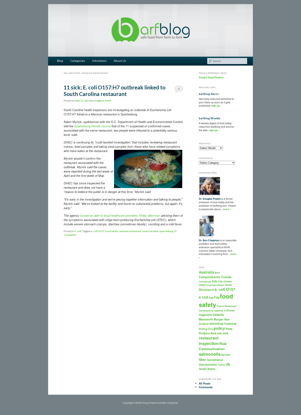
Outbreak (230, 324)
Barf (217, 272)
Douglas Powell (102, 100)
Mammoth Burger (211, 319)
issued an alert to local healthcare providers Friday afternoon (120, 215)
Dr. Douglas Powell (210, 199)
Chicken (227, 281)
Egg (211, 297)
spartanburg (166, 231)
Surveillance (215, 360)
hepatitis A (220, 310)
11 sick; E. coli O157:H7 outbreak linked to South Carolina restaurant (114, 90)
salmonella (210, 354)
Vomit (203, 369)
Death (228, 285)
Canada (226, 277)
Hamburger (231, 306)
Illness (230, 310)
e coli (203, 297)
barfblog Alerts (209, 94)
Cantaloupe (205, 281)
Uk (228, 364)
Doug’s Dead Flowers (211, 77)
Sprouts (225, 354)
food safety (111, 231)
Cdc (214, 281)
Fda (216, 297)
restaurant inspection (209, 340)
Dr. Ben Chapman (209, 240)
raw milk (223, 333)
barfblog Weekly (209, 118)
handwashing (206, 310)
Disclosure (206, 290)
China (202, 285)
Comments (206, 387)
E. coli (77, 231)
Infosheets (99, 60)
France (220, 306)
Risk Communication (212, 346)
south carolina (150, 231)
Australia (206, 272)
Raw (213, 333)
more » (227, 209)
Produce (204, 333)
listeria (218, 314)
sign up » (216, 105)
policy (219, 328)
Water (211, 369)
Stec (202, 359)
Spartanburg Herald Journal (92, 126)
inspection (205, 315)
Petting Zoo (206, 329)
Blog (60, 60)
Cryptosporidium (215, 284)
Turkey (221, 364)
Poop (229, 329)
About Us (120, 60)
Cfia (220, 281)
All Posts (204, 383)
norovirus (216, 323)
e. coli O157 (97, 231)
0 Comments (178, 89)
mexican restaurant (130, 231)
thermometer (208, 364)
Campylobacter (210, 277)
